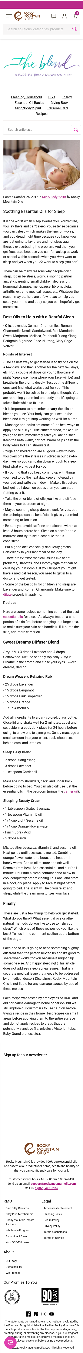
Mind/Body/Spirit (28, 108)
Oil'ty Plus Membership (19, 1214)
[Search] (75, 29)
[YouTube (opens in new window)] (51, 1313)
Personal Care (57, 108)
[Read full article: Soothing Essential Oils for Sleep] (41, 164)
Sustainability (14, 1266)
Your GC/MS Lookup (18, 1242)
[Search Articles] (76, 129)
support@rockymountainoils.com (53, 1183)
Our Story (11, 1260)
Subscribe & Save (16, 1236)
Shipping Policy (53, 1214)
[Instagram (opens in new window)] (44, 1313)
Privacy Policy (52, 1226)
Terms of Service (54, 1237)
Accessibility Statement (58, 1208)
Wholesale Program (17, 1230)
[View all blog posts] (41, 63)
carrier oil (71, 791)
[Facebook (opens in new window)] (28, 1313)
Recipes (41, 114)
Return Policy (51, 1220)
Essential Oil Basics (29, 103)
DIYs (51, 97)
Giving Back (59, 103)
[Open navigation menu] (8, 16)
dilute (7, 594)
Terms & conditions (55, 1231)
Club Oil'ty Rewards (17, 1208)
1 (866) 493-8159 (46, 1188)
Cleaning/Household (26, 97)
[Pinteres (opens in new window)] (36, 1313)
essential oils (13, 617)
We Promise (13, 1272)
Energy (67, 97)
